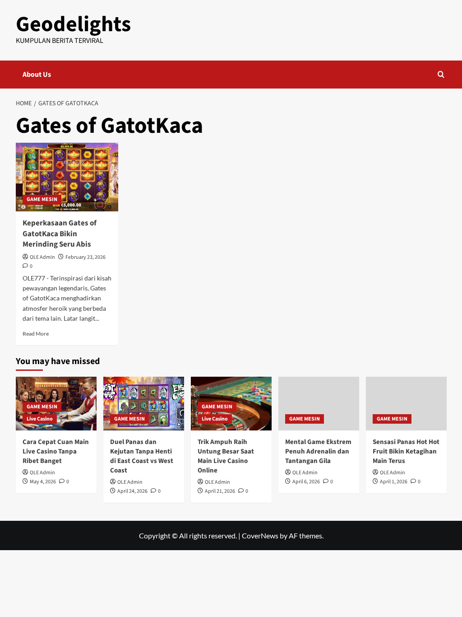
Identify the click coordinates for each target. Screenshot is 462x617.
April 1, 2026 (393, 482)
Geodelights (73, 24)
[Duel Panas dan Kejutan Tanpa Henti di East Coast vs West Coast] (143, 403)
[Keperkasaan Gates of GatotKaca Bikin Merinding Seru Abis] (67, 177)
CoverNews (260, 535)
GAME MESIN (42, 199)
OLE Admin (42, 257)
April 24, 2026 (132, 491)
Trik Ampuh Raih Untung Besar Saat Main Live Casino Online (226, 456)
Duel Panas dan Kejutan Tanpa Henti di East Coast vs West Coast (141, 456)
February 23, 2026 (85, 257)
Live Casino (40, 419)
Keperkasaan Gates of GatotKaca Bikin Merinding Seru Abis (60, 234)
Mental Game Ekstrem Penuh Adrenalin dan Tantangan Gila (318, 451)
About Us (37, 74)
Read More (36, 333)
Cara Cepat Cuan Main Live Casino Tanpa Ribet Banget (56, 451)
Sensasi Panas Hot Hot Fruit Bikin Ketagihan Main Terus (406, 451)
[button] (441, 74)
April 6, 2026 (306, 482)
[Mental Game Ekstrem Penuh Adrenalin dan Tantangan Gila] (318, 403)
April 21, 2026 (220, 491)
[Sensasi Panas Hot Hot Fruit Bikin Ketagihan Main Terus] (406, 403)
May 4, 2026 (43, 482)
